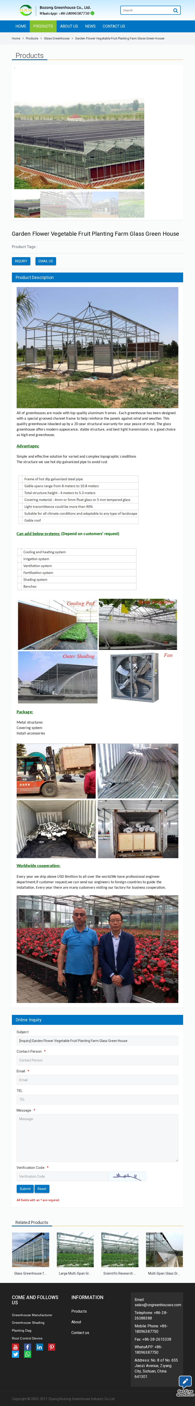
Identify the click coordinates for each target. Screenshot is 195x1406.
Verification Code (33, 1168)
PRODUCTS (43, 26)
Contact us (80, 1332)
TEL (20, 1091)
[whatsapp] (27, 1354)
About (76, 1322)
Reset (42, 1189)
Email (23, 1071)
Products (32, 38)
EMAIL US (46, 261)
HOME (20, 26)
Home (16, 38)
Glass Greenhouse (57, 38)
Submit (25, 1189)
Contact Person (31, 1051)
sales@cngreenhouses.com (158, 1305)
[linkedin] (39, 1346)
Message (26, 1110)
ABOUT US (69, 26)
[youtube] (15, 1346)
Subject (23, 1032)
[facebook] (27, 1346)
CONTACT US (114, 26)
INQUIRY (21, 261)
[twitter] (15, 1354)
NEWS (90, 26)
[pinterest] (51, 1346)
